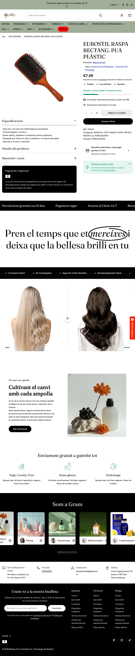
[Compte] (121, 15)
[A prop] (129, 163)
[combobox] (64, 15)
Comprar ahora (108, 121)
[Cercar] (100, 15)
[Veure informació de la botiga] (128, 150)
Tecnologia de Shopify (44, 649)
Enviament (102, 79)
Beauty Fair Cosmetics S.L (21, 649)
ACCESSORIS (15, 36)
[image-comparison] (67, 318)
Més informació (109, 170)
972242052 (47, 571)
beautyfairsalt (99, 62)
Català (113, 5)
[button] (132, 328)
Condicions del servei (42, 615)
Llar (3, 36)
